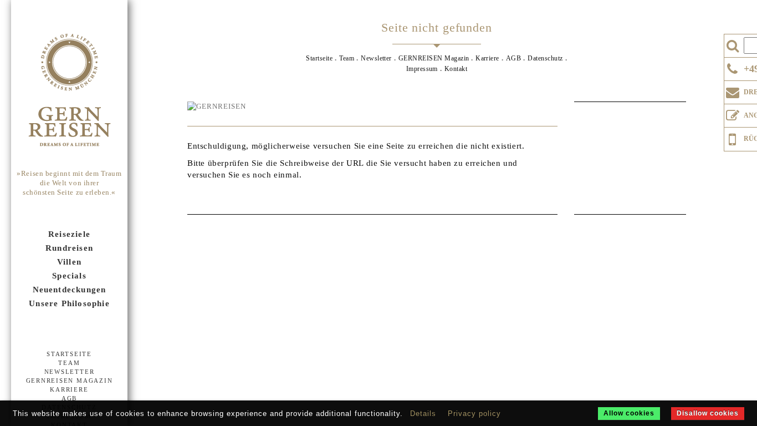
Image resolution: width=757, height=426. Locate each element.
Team (69, 362)
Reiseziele (69, 234)
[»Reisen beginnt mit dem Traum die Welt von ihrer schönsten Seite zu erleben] (69, 91)
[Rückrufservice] (732, 138)
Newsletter (69, 371)
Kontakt (455, 69)
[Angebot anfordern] (732, 113)
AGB (69, 398)
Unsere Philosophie (69, 303)
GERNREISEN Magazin (69, 380)
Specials (69, 275)
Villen (69, 261)
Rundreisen (69, 248)
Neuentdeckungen (69, 289)
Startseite (69, 354)
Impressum (422, 69)
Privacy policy (474, 413)
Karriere (69, 389)
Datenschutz (545, 58)
